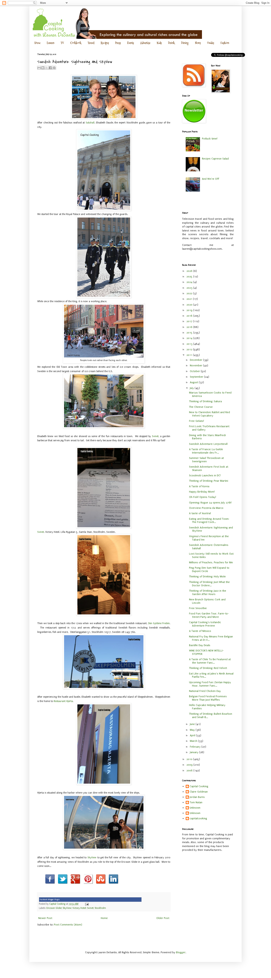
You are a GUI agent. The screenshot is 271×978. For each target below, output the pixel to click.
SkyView (91, 857)
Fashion (224, 43)
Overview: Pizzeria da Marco (206, 507)
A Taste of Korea (199, 486)
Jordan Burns (197, 797)
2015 (189, 332)
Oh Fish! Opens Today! (202, 497)
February (195, 746)
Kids (159, 43)
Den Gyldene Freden (159, 623)
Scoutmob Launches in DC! (205, 475)
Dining (185, 43)
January (194, 752)
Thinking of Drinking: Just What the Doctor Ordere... (209, 584)
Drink (171, 43)
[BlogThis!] (43, 68)
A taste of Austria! (200, 513)
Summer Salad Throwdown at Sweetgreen (206, 460)
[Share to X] (47, 68)
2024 (189, 282)
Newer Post (45, 918)
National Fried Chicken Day (205, 691)
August (194, 382)
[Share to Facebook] (50, 68)
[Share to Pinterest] (54, 68)
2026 (189, 270)
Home (37, 43)
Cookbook (75, 43)
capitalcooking (198, 818)
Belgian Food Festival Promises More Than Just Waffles (208, 698)
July (192, 388)
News (198, 43)
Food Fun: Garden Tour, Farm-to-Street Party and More (209, 615)
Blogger (180, 952)
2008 (189, 770)
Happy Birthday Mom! (202, 491)
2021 (189, 298)
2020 (189, 304)
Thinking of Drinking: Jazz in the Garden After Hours (207, 592)
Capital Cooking (199, 786)
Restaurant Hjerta (63, 701)
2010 (189, 759)
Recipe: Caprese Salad (215, 158)
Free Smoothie (198, 608)
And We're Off (210, 178)
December (196, 359)
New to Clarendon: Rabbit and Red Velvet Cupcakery (209, 414)
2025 (189, 276)
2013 (189, 343)
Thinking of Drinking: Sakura (205, 401)
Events (130, 43)
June (193, 724)
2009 (189, 764)
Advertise (145, 43)
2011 (189, 354)
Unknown (195, 807)
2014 (189, 338)
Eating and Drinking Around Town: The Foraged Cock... (209, 520)
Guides (210, 43)
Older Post (162, 918)
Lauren (50, 43)
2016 (189, 327)
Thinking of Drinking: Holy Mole (207, 576)
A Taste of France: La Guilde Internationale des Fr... (206, 451)
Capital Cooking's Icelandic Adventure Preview (205, 624)
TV (62, 43)
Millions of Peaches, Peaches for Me (211, 562)
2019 (189, 310)
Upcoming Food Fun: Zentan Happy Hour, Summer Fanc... (210, 684)
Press (118, 43)
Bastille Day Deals (199, 645)
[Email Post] (86, 904)
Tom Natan (196, 802)
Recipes (105, 43)
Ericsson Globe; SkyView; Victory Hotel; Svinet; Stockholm (76, 908)
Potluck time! (209, 138)
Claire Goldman (199, 791)
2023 (189, 287)
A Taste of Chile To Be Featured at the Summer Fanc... (210, 661)
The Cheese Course (201, 406)
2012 (189, 349)
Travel (91, 43)
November (196, 365)
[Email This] (39, 68)
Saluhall (90, 122)
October (195, 371)
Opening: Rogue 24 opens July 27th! (210, 502)
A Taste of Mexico (200, 630)
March (194, 740)
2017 (189, 321)
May (193, 729)
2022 (189, 293)
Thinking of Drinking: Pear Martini (208, 480)
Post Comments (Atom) (68, 924)
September (197, 376)
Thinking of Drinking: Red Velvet (208, 668)
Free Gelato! (196, 420)
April (193, 735)
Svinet (155, 436)
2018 (189, 315)
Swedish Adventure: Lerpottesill (208, 443)
